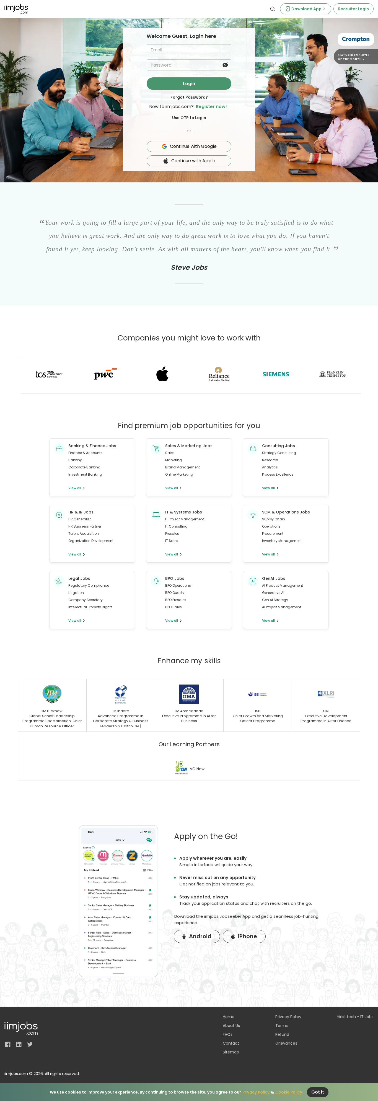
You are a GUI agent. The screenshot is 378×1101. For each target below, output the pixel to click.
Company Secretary (85, 599)
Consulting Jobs (278, 446)
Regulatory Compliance (88, 585)
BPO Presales (175, 599)
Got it (317, 1092)
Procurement (272, 533)
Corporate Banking (84, 467)
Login (189, 83)
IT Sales (171, 540)
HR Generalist (79, 519)
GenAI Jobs (273, 578)
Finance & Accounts (85, 452)
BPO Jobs (174, 578)
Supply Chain (273, 519)
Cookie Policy (288, 1092)
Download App (306, 9)
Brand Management (182, 467)
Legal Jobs (79, 578)
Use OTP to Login (189, 117)
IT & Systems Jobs (183, 512)
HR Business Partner (84, 526)
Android (200, 936)
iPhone (247, 936)
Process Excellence (277, 474)
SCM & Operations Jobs (286, 512)
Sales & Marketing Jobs (189, 446)
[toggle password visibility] (225, 64)
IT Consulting (176, 526)
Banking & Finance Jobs (92, 446)
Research (270, 460)
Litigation (76, 592)
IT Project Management (184, 519)
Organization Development (90, 540)
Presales (172, 533)
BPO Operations (178, 585)
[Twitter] (30, 1044)
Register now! (211, 106)
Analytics (270, 467)
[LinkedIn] (18, 1044)
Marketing (173, 460)
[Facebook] (7, 1044)
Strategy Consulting (279, 452)
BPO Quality (174, 592)
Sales (170, 452)
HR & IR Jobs (81, 512)
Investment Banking (85, 474)
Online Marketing (179, 474)
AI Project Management (281, 607)
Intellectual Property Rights (90, 607)
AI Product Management (282, 585)
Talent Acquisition (83, 533)
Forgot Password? (189, 97)
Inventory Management (282, 540)
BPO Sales (173, 607)
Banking (75, 460)
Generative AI (273, 592)
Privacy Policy (256, 1092)
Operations (271, 526)
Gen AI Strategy (275, 599)
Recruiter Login (353, 9)
